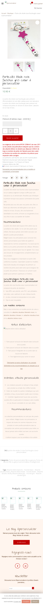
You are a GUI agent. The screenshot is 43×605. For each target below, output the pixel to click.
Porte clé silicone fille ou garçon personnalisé (22, 461)
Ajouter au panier (12, 138)
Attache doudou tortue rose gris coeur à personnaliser (39, 507)
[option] (18, 67)
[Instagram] (25, 565)
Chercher (39, 8)
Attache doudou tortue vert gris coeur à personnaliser (5, 506)
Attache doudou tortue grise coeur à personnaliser (22, 506)
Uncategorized (34, 462)
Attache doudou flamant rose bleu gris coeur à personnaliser (13, 507)
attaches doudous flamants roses (23, 312)
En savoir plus (17, 601)
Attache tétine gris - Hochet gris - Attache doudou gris (26, 474)
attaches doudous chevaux (12, 315)
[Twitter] (12, 178)
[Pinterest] (27, 178)
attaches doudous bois (31, 315)
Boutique (10, 13)
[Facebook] (17, 178)
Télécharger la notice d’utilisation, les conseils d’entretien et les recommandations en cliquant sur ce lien (21, 366)
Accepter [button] (26, 601)
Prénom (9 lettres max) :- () (17, 119)
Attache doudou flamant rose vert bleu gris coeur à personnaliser (30, 507)
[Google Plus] (22, 178)
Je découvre (21, 542)
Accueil (4, 13)
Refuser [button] (35, 601)
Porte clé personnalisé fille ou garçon (22, 460)
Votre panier (37, 3)
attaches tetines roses (15, 318)
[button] (37, 22)
